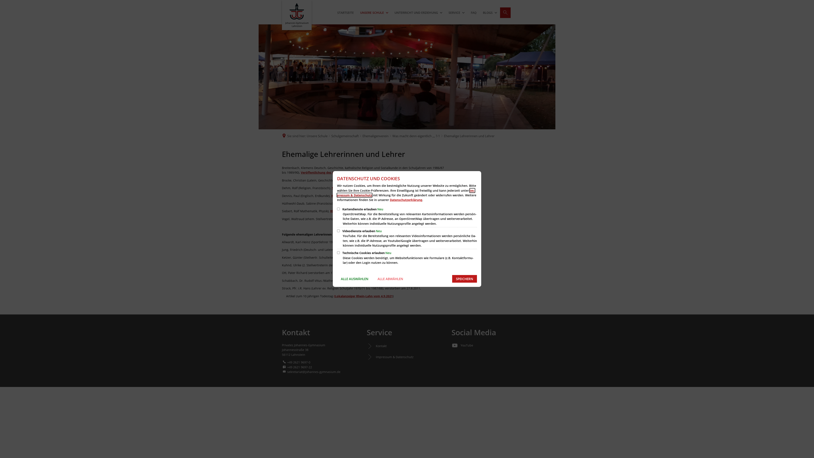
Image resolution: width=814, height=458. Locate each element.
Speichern (464, 279)
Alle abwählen (390, 279)
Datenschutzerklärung (406, 200)
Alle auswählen (354, 279)
